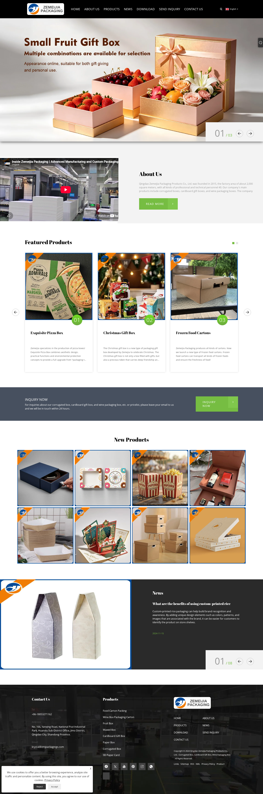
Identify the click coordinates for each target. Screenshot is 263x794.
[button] (239, 133)
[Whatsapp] (151, 766)
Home (177, 718)
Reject (40, 786)
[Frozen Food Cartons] (204, 286)
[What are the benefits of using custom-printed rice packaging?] (66, 624)
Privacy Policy (208, 763)
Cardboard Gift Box (114, 736)
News (206, 725)
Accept (54, 786)
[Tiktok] (106, 776)
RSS (192, 763)
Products (180, 725)
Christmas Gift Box (119, 332)
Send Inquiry (211, 732)
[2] (131, 79)
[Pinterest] (133, 766)
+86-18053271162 (42, 714)
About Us (208, 718)
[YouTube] (124, 766)
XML (198, 763)
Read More (155, 204)
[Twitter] (115, 766)
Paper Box (109, 742)
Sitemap (185, 763)
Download (181, 732)
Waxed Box (109, 729)
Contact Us (181, 739)
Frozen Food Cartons (193, 332)
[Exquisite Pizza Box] (58, 286)
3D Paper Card (111, 755)
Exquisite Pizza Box (47, 332)
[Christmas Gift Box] (131, 286)
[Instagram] (142, 766)
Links (176, 763)
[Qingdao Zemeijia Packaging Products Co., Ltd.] (45, 8)
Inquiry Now (209, 404)
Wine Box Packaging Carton (118, 717)
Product (220, 763)
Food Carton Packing (115, 710)
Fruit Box (108, 723)
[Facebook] (106, 766)
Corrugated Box (112, 748)
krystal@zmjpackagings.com (48, 746)
